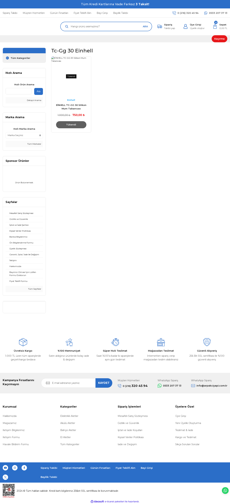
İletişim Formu (11, 437)
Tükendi (71, 124)
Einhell (71, 100)
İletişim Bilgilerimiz (14, 430)
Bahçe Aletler (68, 430)
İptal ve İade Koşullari (130, 430)
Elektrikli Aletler (69, 416)
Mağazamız (10, 423)
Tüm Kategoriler (69, 444)
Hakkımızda (10, 416)
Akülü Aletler (67, 423)
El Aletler (65, 437)
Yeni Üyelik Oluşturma (188, 423)
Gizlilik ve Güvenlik (128, 423)
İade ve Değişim (127, 444)
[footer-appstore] (215, 472)
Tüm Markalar (34, 144)
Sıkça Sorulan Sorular (187, 444)
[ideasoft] (97, 501)
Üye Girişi (180, 416)
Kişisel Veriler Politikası (131, 437)
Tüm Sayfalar (34, 289)
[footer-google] (187, 472)
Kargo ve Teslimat (185, 437)
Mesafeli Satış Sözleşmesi (133, 416)
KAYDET (104, 382)
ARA (145, 26)
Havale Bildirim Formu (16, 444)
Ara (38, 91)
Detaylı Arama (33, 100)
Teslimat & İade (184, 430)
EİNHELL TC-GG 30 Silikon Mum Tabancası (71, 107)
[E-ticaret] (114, 501)
